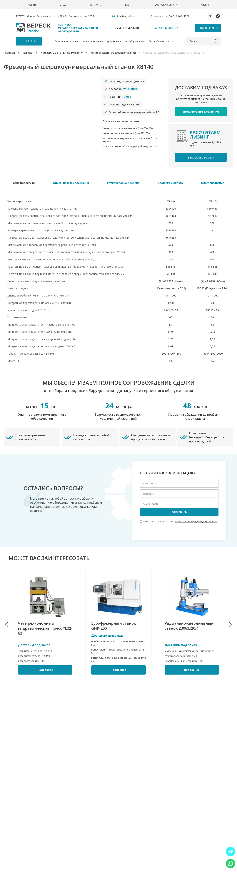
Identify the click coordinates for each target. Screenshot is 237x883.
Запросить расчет (200, 157)
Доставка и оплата (166, 4)
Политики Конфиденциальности (196, 521)
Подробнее (45, 670)
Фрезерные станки (93, 41)
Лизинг (205, 4)
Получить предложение (201, 111)
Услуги (32, 4)
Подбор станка (208, 28)
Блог (128, 4)
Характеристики (24, 182)
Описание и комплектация (71, 182)
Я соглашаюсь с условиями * (179, 521)
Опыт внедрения (212, 182)
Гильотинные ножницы (67, 41)
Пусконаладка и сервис (123, 182)
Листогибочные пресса (161, 41)
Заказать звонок (166, 28)
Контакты (95, 4)
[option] (45, 624)
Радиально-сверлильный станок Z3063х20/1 (189, 626)
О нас (63, 4)
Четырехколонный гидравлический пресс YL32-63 (45, 628)
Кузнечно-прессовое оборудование (126, 41)
